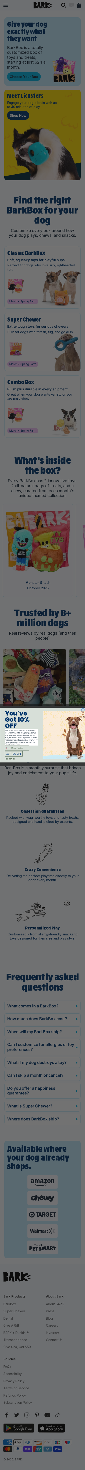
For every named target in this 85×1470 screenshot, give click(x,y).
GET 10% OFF (14, 754)
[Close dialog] (82, 709)
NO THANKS (10, 759)
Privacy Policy (9, 744)
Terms (18, 744)
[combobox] (7, 748)
